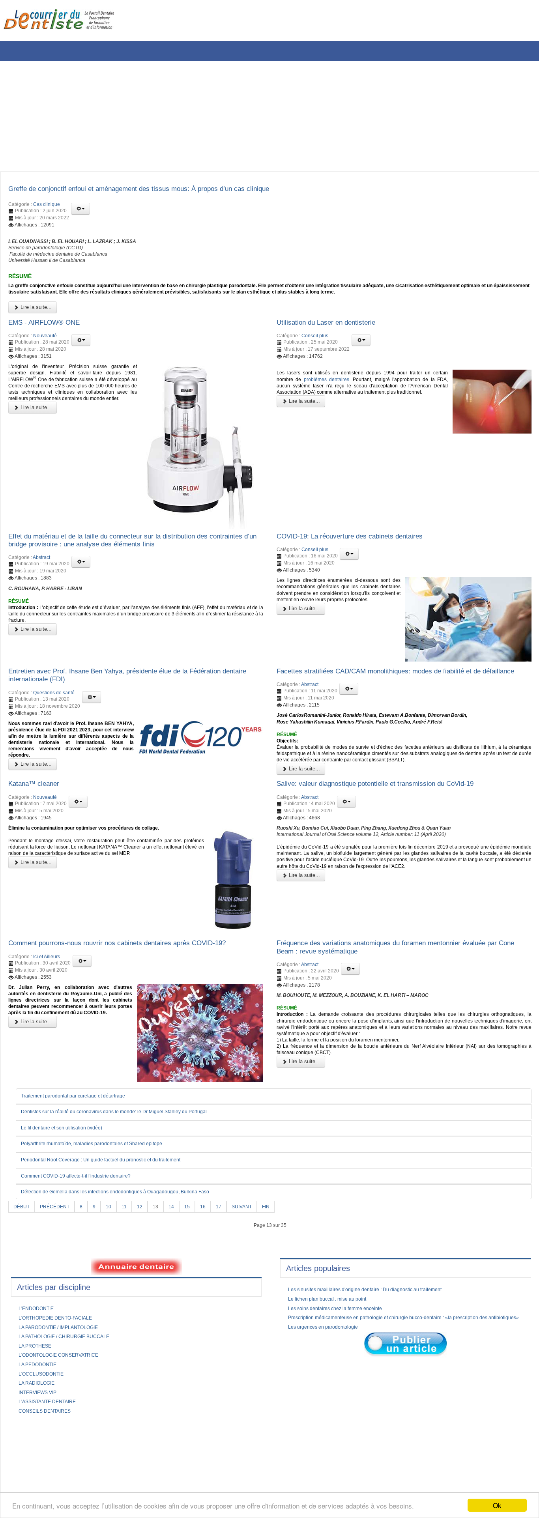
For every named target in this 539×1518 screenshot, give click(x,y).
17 (231, 1263)
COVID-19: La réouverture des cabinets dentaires (364, 554)
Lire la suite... (35, 322)
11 (132, 1263)
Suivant (256, 1263)
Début (22, 1263)
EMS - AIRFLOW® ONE (51, 337)
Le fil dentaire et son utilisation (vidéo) (69, 1183)
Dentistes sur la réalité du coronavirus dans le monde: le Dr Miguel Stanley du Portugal (130, 1167)
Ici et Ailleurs (46, 1011)
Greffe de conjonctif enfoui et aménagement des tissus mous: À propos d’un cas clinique (163, 190)
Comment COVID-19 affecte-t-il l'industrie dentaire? (86, 1232)
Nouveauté (45, 352)
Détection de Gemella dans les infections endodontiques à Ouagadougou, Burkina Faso (131, 1248)
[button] (80, 211)
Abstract (41, 578)
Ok (497, 1505)
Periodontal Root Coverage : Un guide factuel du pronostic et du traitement (115, 1216)
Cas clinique (46, 206)
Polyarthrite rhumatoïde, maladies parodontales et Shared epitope (104, 1199)
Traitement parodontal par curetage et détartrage (83, 1151)
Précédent (59, 1263)
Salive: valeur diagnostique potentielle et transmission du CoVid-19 (393, 825)
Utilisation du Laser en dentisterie (335, 337)
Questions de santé (54, 716)
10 (116, 1263)
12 (149, 1263)
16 (215, 1263)
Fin (283, 1263)
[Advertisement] (239, 116)
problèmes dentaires (366, 399)
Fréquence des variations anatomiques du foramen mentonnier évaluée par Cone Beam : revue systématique (401, 992)
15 (198, 1263)
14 (182, 1263)
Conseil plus (314, 352)
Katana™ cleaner (38, 825)
